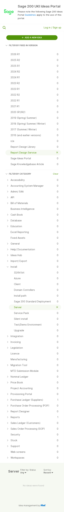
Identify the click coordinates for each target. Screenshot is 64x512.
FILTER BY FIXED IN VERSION (23, 45)
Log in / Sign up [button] (52, 27)
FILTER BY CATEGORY (20, 174)
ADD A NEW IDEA (33, 37)
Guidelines (30, 14)
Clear (55, 174)
